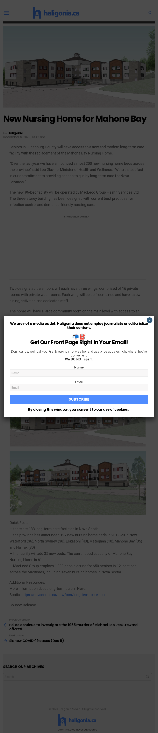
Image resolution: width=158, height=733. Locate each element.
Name (79, 367)
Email (79, 382)
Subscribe (79, 399)
